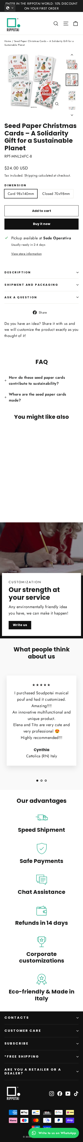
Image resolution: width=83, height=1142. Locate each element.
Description (17, 272)
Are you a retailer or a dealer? (32, 1071)
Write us (20, 625)
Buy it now (41, 224)
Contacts (16, 1017)
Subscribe (16, 1043)
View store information (26, 253)
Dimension (15, 185)
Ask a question (20, 297)
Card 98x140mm (21, 193)
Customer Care (22, 1030)
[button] (9, 7)
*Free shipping (21, 1056)
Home (7, 41)
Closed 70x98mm (56, 193)
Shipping (30, 175)
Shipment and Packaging (31, 285)
